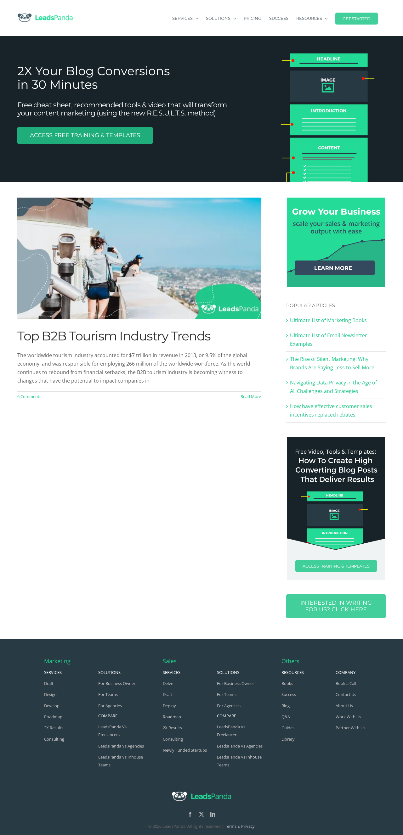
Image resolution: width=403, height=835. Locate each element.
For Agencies (110, 706)
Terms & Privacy (240, 826)
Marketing (57, 661)
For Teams (108, 694)
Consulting (54, 739)
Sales (170, 661)
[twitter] (201, 814)
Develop (52, 706)
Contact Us (346, 694)
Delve (168, 683)
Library (288, 739)
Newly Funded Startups (185, 750)
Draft (49, 683)
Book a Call (346, 683)
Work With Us (348, 717)
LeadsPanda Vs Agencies (121, 746)
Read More (251, 396)
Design (50, 694)
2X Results (53, 728)
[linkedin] (212, 814)
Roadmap (53, 717)
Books (287, 683)
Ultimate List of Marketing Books (328, 320)
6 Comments (29, 396)
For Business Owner (116, 683)
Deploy (169, 706)
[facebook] (190, 814)
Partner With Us (350, 728)
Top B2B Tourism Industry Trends (114, 336)
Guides (287, 728)
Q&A (285, 717)
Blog (285, 706)
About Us (344, 706)
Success (288, 694)
